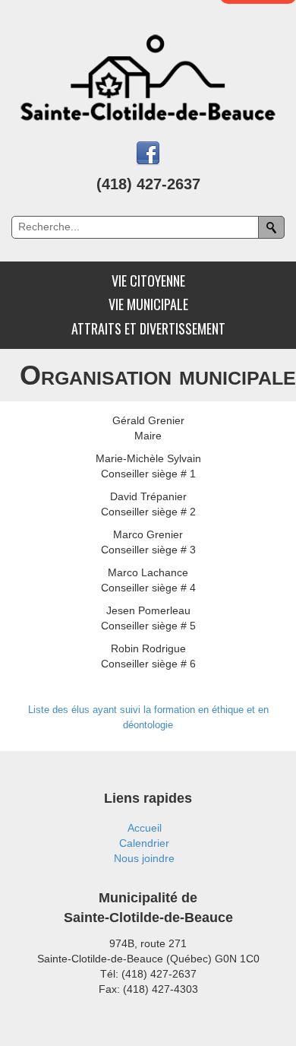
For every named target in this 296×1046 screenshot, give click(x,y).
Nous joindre (144, 858)
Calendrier (144, 843)
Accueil (145, 828)
